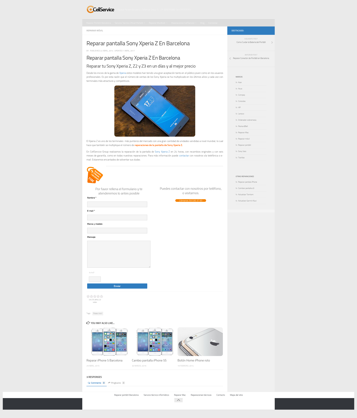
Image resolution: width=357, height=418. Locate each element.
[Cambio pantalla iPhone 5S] (154, 341)
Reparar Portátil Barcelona (98, 23)
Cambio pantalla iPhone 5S (149, 360)
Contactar (213, 23)
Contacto (220, 395)
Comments (97, 383)
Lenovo (241, 114)
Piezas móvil (97, 313)
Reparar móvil (94, 30)
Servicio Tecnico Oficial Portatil (129, 23)
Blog (202, 23)
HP (239, 107)
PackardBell (243, 126)
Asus (240, 88)
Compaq (241, 95)
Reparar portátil (244, 145)
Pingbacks (117, 383)
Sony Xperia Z (163, 151)
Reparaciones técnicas (201, 395)
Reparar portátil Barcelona (126, 395)
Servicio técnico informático (156, 395)
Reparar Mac (243, 132)
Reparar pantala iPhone (247, 182)
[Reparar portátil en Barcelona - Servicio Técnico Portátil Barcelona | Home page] (100, 9)
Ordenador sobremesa (247, 120)
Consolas (242, 101)
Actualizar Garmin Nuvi (247, 201)
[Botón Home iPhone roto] (200, 341)
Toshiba (241, 157)
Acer (240, 82)
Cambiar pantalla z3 (246, 188)
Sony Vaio (242, 151)
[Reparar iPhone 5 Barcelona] (109, 341)
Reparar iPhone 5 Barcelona (104, 360)
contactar (184, 155)
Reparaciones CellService (182, 23)
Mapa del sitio (236, 395)
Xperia (122, 73)
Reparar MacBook (157, 23)
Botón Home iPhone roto (194, 360)
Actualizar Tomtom (246, 194)
